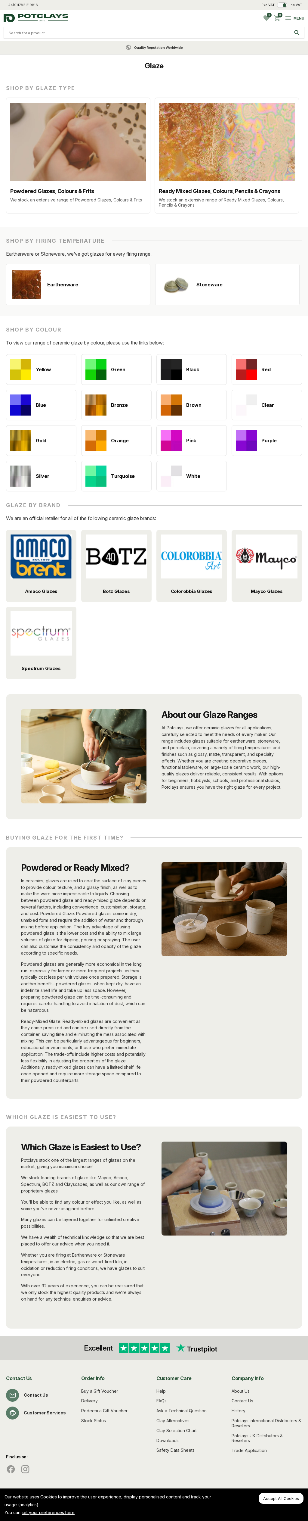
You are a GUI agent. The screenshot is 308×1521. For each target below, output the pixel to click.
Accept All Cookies (281, 1498)
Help (161, 1391)
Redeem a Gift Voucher (104, 1410)
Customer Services (45, 1412)
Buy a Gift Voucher (99, 1391)
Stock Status (93, 1420)
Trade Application (249, 1450)
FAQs (161, 1400)
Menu (299, 18)
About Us (241, 1391)
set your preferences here (48, 1512)
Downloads (167, 1440)
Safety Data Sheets (175, 1450)
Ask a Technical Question (181, 1410)
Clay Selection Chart (176, 1430)
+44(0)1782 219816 (22, 5)
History (238, 1410)
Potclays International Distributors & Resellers (266, 1423)
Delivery (89, 1400)
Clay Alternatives (172, 1420)
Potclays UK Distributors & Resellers (257, 1438)
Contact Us (36, 1395)
